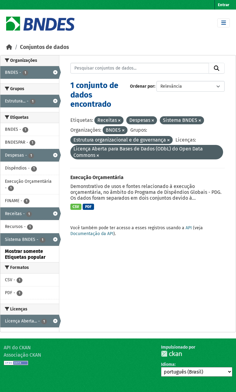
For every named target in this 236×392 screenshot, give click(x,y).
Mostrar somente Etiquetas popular (25, 254)
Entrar (223, 4)
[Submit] (217, 68)
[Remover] (119, 121)
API (189, 227)
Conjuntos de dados (44, 47)
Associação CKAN (22, 355)
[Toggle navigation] (223, 22)
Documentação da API (91, 233)
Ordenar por (142, 86)
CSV (76, 207)
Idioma (168, 364)
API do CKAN (17, 347)
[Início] (9, 47)
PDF (88, 207)
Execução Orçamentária (97, 177)
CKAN (171, 353)
